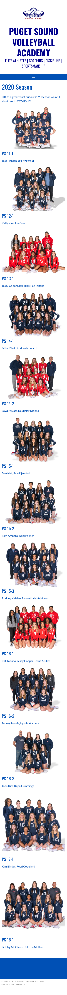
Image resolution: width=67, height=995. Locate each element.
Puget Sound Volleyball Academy (33, 42)
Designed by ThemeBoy (13, 984)
